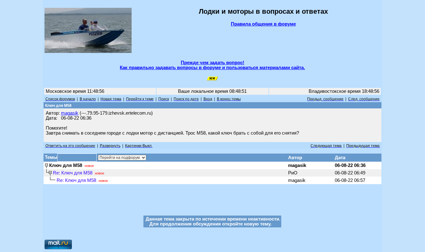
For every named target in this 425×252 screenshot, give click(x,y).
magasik (69, 113)
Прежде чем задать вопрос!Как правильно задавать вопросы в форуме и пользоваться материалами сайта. (212, 65)
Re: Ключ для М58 (72, 172)
